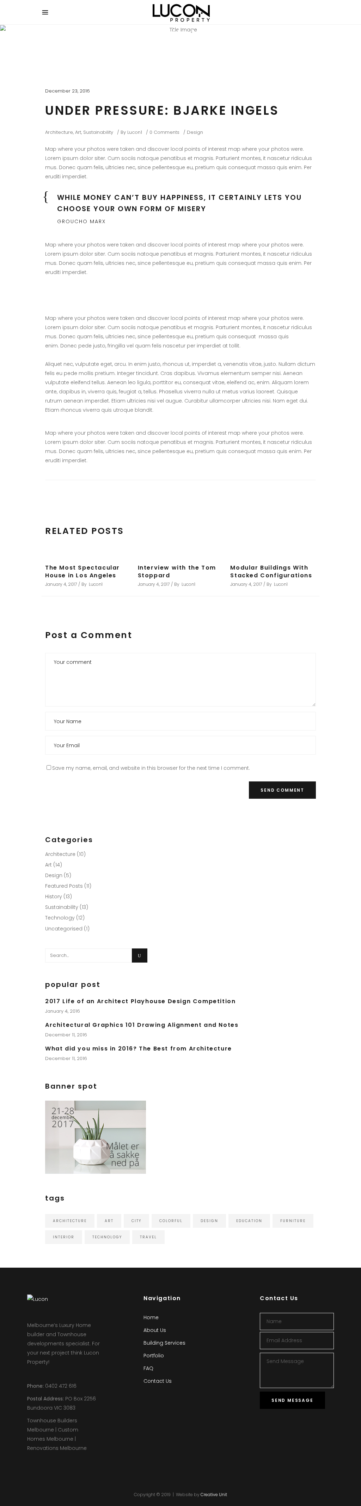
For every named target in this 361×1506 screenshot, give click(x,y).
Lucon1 (134, 132)
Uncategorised (63, 928)
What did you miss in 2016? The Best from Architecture (138, 1048)
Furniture (293, 1221)
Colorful (171, 1221)
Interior (63, 1237)
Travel (148, 1237)
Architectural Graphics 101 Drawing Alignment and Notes (141, 1025)
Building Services (164, 1342)
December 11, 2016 (66, 1034)
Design (195, 132)
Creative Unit (214, 1495)
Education (249, 1221)
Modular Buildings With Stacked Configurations (271, 571)
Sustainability (98, 132)
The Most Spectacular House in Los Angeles (82, 571)
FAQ (148, 1368)
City (136, 1221)
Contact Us (157, 1381)
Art (78, 132)
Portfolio (153, 1355)
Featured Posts (64, 885)
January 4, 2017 (61, 584)
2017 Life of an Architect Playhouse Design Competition (140, 1001)
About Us (154, 1330)
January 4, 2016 (62, 1011)
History (53, 896)
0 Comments (164, 132)
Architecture (59, 132)
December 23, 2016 (67, 91)
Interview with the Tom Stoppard (177, 571)
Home (151, 1317)
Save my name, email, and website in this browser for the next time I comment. (151, 768)
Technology (60, 917)
